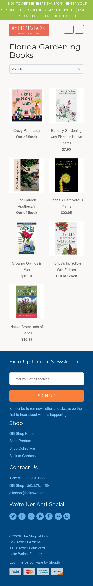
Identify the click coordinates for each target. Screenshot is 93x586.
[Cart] (79, 29)
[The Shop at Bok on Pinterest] (49, 516)
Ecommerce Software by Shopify (35, 562)
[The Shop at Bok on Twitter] (13, 516)
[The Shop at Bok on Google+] (31, 516)
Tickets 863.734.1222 (27, 477)
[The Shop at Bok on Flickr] (58, 516)
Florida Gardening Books (45, 51)
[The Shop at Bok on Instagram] (67, 516)
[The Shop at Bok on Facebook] (22, 516)
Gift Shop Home (21, 433)
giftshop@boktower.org (27, 492)
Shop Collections (22, 448)
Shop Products (20, 440)
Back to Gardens (22, 455)
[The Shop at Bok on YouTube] (40, 516)
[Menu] (69, 29)
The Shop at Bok (35, 536)
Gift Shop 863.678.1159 (29, 485)
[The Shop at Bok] (29, 31)
